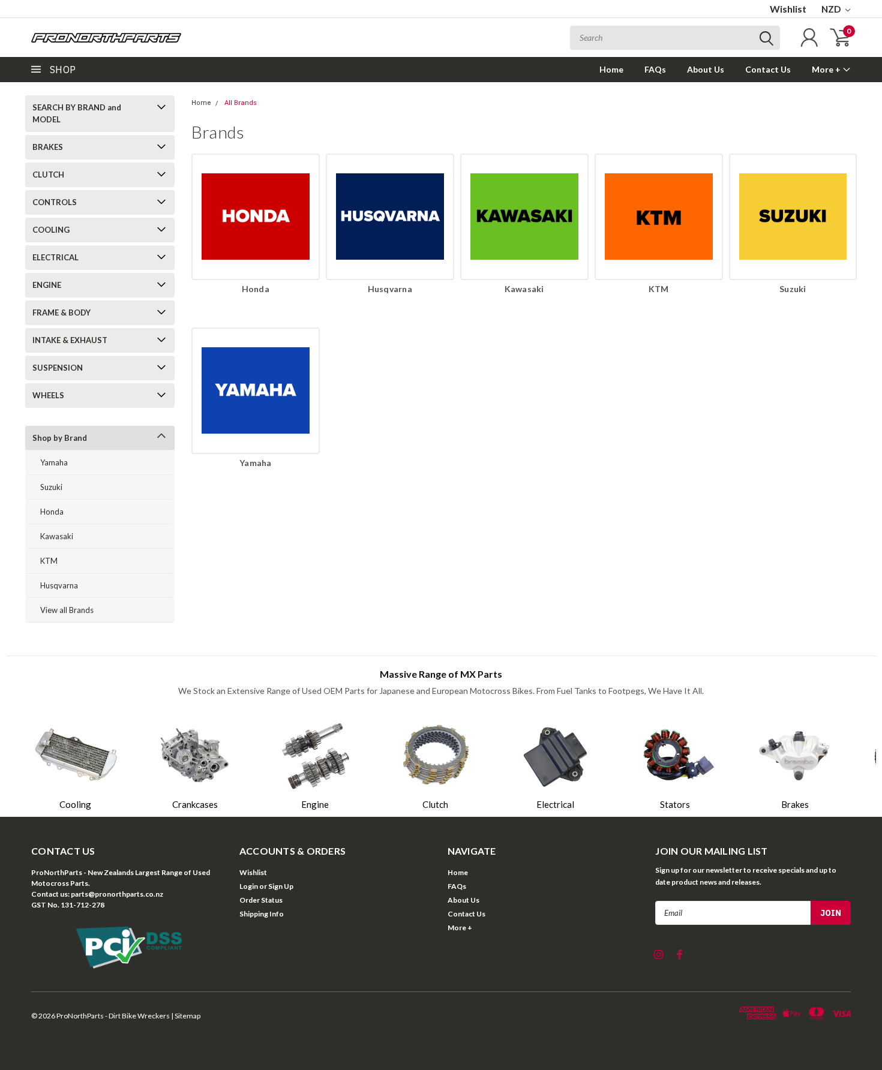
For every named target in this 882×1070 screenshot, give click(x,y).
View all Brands (67, 610)
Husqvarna (59, 585)
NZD (831, 9)
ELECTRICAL (55, 257)
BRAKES (47, 147)
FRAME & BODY (61, 312)
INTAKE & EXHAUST (69, 340)
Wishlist (788, 8)
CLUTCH (48, 174)
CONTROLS (54, 202)
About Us (705, 69)
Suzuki (51, 487)
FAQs (655, 69)
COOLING (51, 230)
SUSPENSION (57, 367)
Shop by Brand (59, 438)
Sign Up (280, 886)
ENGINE (46, 285)
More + (827, 69)
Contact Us (768, 69)
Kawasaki (56, 536)
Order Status (261, 899)
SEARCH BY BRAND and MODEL (76, 113)
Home (611, 69)
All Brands (240, 103)
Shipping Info (261, 913)
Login (248, 886)
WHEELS (48, 395)
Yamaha (54, 462)
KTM (49, 561)
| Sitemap (185, 1015)
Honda (52, 511)
